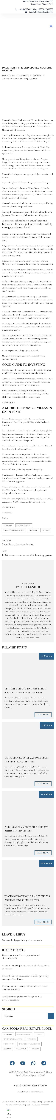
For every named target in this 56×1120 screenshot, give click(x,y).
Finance (39, 1034)
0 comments (23, 75)
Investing (32, 1039)
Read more (43, 714)
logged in (18, 940)
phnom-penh (9, 1044)
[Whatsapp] (33, 1063)
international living (13, 1039)
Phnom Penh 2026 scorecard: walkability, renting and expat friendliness (25, 977)
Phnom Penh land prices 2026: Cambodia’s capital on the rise (25, 967)
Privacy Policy (35, 1101)
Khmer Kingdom (37, 434)
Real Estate (21, 1049)
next (27, 553)
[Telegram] (44, 1063)
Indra (9, 440)
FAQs (5, 518)
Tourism (33, 78)
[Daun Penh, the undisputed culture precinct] (28, 99)
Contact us (7, 512)
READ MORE (8, 402)
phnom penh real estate (14, 530)
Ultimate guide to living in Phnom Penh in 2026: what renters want (25, 988)
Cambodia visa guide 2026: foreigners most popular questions (22, 998)
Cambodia (8, 525)
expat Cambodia (23, 525)
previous (18, 542)
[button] (51, 26)
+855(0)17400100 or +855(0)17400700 (30, 1085)
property (33, 530)
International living (19, 78)
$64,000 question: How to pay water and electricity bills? (21, 957)
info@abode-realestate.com (30, 1091)
